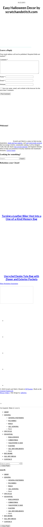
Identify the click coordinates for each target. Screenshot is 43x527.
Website (2, 84)
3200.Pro (23, 393)
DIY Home (8, 453)
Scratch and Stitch (21, 405)
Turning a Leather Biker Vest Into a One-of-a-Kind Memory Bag (21, 217)
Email (2, 80)
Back (10, 429)
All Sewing (13, 426)
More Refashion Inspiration (9, 283)
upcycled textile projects (34, 143)
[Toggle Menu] (1, 403)
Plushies (12, 421)
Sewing (7, 415)
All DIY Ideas (10, 456)
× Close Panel (5, 465)
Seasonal (8, 434)
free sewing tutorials (20, 147)
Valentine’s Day (15, 443)
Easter (11, 446)
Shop (6, 412)
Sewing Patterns (16, 418)
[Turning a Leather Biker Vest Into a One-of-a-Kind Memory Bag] (19, 211)
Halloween (13, 437)
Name (2, 77)
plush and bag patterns (15, 143)
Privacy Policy (5, 393)
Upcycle (8, 431)
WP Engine (29, 389)
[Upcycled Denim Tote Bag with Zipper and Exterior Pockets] (19, 271)
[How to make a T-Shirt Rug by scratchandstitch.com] (16, 303)
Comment (4, 60)
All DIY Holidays (16, 449)
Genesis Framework (6, 391)
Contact (8, 459)
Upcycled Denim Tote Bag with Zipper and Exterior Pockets (21, 278)
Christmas (13, 440)
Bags (10, 423)
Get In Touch (11, 150)
